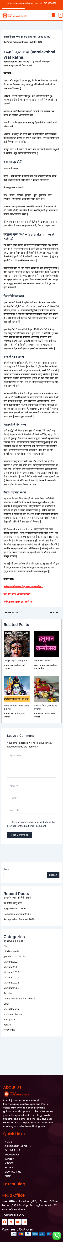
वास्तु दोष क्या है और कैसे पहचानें (17, 897)
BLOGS (9, 1167)
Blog (6, 946)
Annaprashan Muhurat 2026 (19, 919)
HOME (8, 1141)
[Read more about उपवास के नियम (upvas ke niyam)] (46, 688)
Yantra (7, 1024)
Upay (36, 665)
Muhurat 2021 (11, 961)
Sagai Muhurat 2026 (15, 908)
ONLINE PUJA (12, 1150)
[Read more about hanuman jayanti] (46, 643)
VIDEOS (9, 1163)
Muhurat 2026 (11, 988)
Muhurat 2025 (11, 982)
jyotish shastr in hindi (15, 956)
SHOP (8, 1176)
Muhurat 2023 (11, 972)
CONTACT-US (13, 1171)
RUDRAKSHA (12, 1154)
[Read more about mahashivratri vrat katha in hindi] (16, 688)
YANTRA (9, 1159)
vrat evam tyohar (12, 665)
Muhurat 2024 (11, 977)
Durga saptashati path (15, 660)
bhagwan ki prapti (13, 940)
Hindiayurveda (11, 951)
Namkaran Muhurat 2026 (17, 914)
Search (7, 869)
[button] (53, 15)
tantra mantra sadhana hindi (19, 998)
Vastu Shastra (11, 1009)
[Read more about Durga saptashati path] (16, 643)
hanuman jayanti (42, 660)
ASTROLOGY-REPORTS (18, 1146)
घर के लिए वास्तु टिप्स (13, 903)
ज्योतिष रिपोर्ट (9, 1030)
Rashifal (8, 993)
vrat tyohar (39, 668)
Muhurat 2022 (11, 967)
